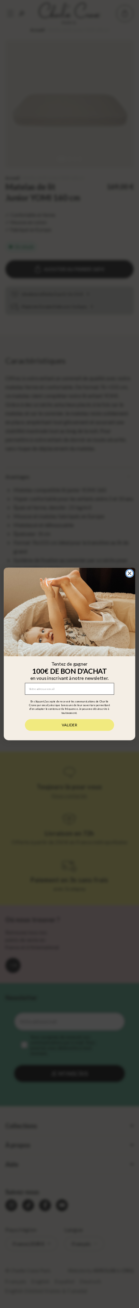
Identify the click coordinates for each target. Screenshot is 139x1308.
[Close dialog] (129, 573)
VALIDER (69, 725)
